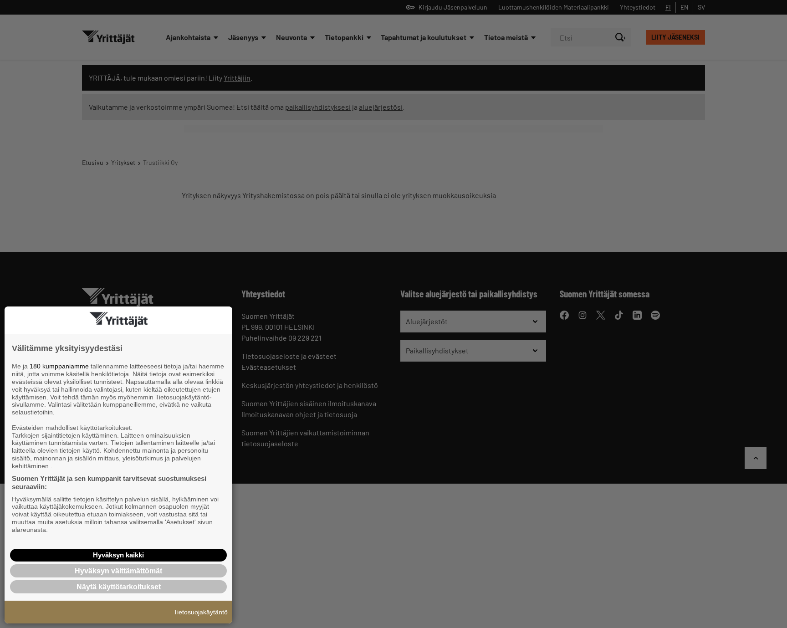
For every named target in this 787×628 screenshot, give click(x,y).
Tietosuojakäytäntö (201, 612)
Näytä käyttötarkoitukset (119, 587)
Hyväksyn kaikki (118, 555)
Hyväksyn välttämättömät (118, 571)
